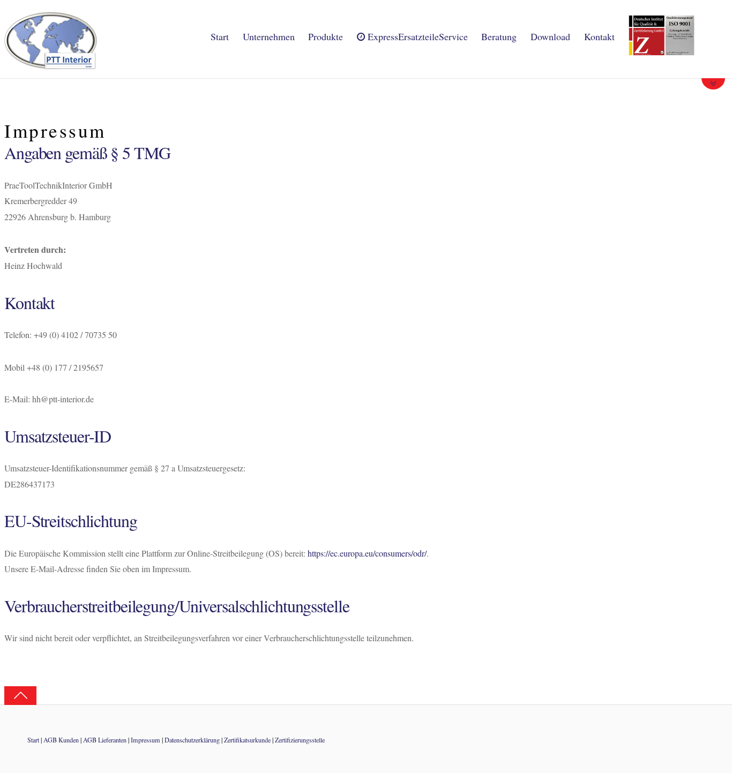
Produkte (325, 36)
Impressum (145, 740)
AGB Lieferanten (104, 740)
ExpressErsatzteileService (416, 36)
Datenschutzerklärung (192, 740)
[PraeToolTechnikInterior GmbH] (50, 63)
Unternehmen (269, 36)
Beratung (499, 36)
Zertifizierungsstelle (300, 740)
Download (550, 36)
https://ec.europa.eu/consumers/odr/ (367, 553)
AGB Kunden (61, 740)
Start (220, 36)
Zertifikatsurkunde (247, 740)
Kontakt (599, 36)
